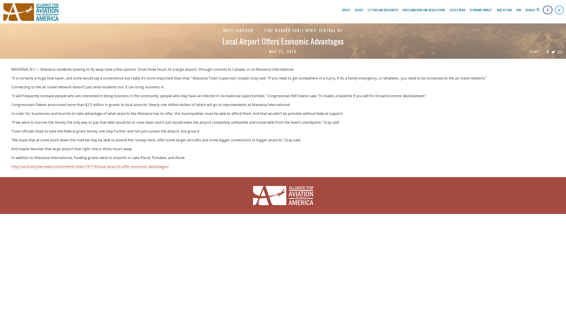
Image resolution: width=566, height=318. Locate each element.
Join (518, 10)
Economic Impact (481, 10)
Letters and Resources (383, 10)
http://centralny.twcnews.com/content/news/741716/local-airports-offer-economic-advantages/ (90, 166)
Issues (359, 10)
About (346, 10)
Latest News (457, 10)
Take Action (504, 10)
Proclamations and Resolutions (424, 10)
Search (530, 10)
